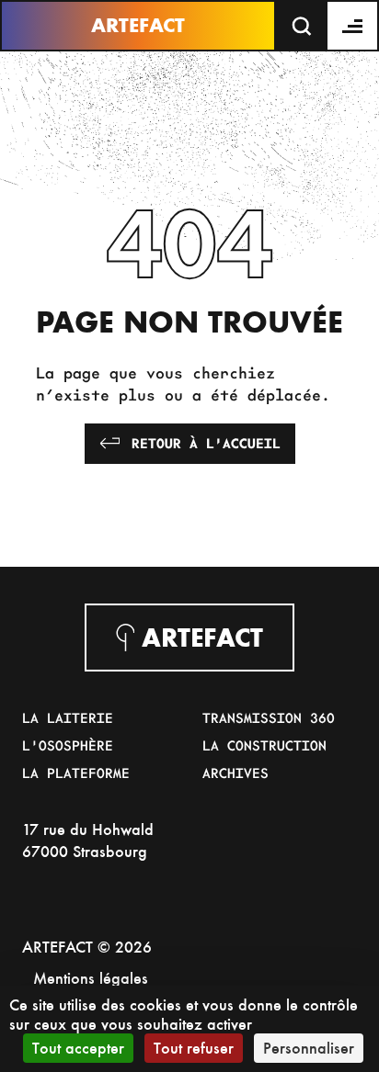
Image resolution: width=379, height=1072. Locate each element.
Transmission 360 (268, 717)
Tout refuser (194, 1047)
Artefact (138, 25)
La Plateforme (76, 772)
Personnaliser (308, 1047)
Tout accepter (78, 1047)
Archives (235, 772)
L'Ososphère (67, 745)
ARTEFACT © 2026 (87, 946)
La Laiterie (67, 717)
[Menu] (353, 25)
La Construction (264, 745)
